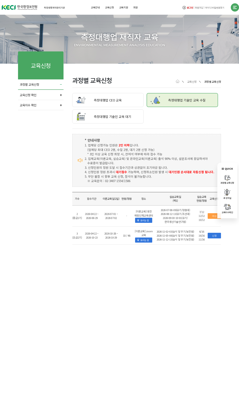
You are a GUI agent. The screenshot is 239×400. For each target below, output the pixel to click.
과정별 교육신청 (29, 84)
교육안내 (95, 7)
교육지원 (123, 7)
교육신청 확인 (28, 95)
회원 (135, 7)
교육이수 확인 (28, 105)
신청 (214, 235)
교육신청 (109, 7)
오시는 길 (144, 220)
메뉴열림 (235, 7)
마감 (214, 216)
